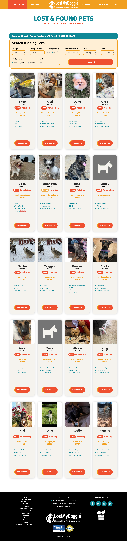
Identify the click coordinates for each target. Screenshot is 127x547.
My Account (25, 501)
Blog (26, 517)
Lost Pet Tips (26, 499)
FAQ (25, 497)
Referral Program (26, 508)
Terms (25, 522)
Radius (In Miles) (53, 49)
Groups (26, 515)
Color (103, 49)
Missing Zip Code (36, 49)
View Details (22, 143)
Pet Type (15, 49)
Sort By (41, 59)
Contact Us (26, 506)
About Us (25, 504)
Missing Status (17, 59)
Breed (85, 49)
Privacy (26, 520)
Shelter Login (26, 511)
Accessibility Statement (25, 524)
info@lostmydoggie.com (67, 500)
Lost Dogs (26, 513)
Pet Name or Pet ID (71, 49)
